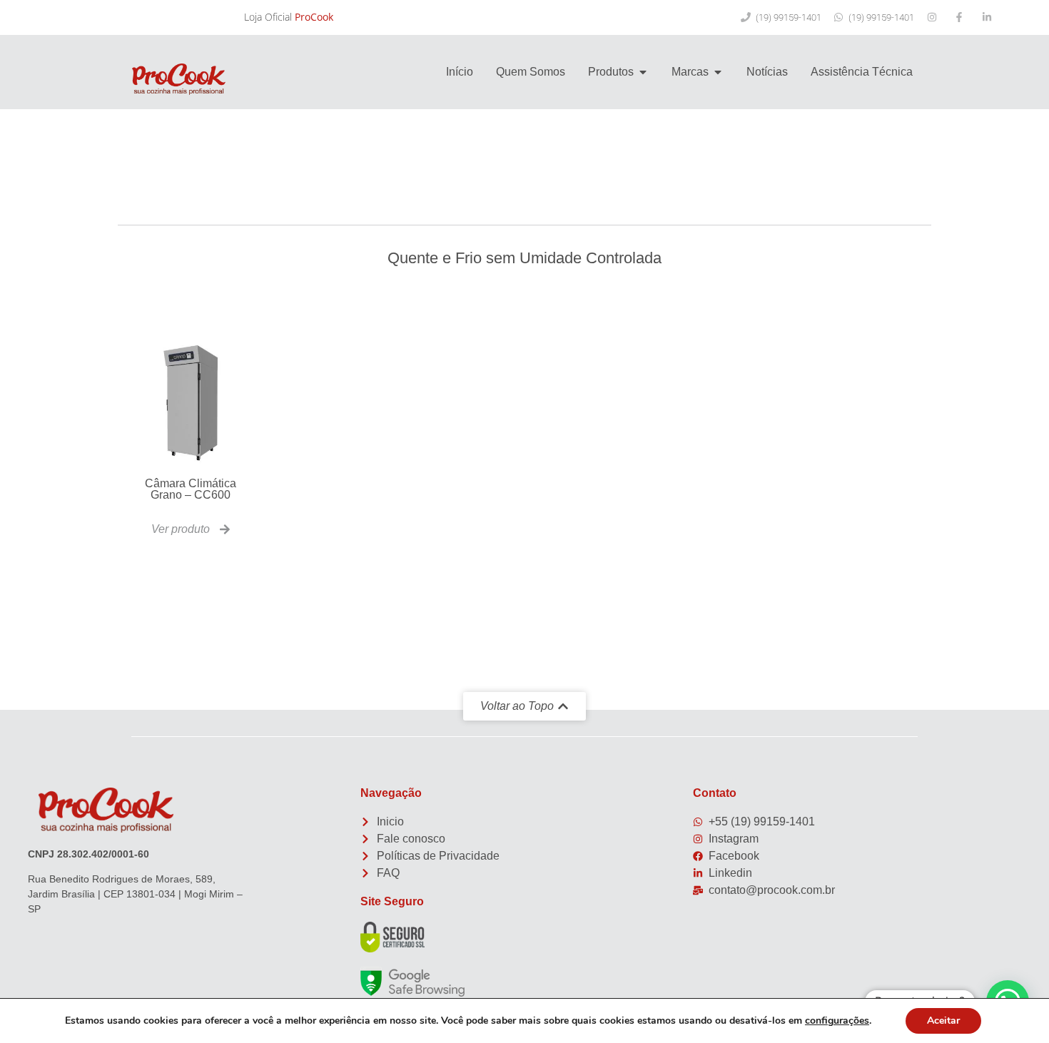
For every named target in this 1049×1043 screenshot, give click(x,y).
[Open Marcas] (718, 72)
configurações (837, 1020)
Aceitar (943, 1020)
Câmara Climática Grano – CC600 (190, 489)
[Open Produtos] (643, 72)
